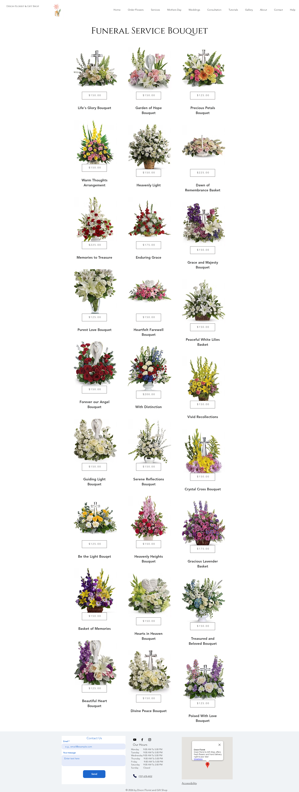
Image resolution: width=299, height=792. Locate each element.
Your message (69, 753)
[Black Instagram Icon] (150, 740)
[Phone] (135, 776)
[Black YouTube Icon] (135, 740)
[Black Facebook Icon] (142, 740)
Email (65, 741)
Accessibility (189, 783)
